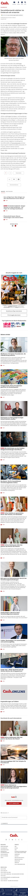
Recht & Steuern (4, 855)
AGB (15, 849)
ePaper (16, 848)
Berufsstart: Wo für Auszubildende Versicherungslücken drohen (11, 481)
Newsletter (17, 861)
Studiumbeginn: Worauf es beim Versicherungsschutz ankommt (10, 613)
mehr (6, 200)
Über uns (17, 862)
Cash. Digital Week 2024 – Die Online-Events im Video (12, 874)
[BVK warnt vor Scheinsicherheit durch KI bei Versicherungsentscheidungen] (14, 569)
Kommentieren (14, 185)
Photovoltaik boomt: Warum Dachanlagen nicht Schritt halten (13, 216)
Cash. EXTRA (3, 869)
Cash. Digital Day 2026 (6, 872)
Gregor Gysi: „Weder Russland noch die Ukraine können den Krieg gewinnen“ (12, 670)
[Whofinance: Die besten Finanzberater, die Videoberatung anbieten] (14, 344)
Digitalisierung (4, 854)
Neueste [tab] (3, 191)
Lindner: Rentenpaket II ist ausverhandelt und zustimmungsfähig (13, 641)
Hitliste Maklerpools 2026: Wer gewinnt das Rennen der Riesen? (12, 545)
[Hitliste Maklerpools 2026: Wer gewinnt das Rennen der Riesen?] (14, 535)
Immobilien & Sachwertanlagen (5, 852)
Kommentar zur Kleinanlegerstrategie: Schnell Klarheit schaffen (12, 418)
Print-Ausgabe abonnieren (14, 315)
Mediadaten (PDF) (19, 859)
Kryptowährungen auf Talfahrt (10, 701)
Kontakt (16, 855)
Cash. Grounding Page (20, 864)
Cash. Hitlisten (4, 879)
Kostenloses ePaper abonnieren (14, 311)
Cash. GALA (3, 875)
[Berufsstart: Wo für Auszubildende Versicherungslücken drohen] (14, 472)
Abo (15, 846)
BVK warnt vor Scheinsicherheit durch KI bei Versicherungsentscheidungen (14, 579)
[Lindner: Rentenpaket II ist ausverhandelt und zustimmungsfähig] (14, 631)
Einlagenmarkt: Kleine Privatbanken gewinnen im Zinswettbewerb (11, 386)
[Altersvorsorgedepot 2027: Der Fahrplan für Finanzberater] (14, 752)
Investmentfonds (5, 849)
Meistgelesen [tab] (9, 191)
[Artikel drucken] (14, 179)
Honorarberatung (16, 143)
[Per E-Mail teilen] (19, 179)
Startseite (18, 173)
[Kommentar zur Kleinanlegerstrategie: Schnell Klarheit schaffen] (14, 408)
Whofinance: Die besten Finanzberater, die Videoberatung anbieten (13, 354)
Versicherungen (4, 846)
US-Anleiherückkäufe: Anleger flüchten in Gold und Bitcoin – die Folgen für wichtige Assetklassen (14, 207)
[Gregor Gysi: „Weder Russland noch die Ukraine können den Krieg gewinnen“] (14, 660)
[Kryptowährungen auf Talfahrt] (14, 692)
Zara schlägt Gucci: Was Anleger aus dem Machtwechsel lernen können (14, 197)
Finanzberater (4, 848)
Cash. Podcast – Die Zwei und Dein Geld (9, 880)
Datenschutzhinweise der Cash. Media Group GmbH (20, 852)
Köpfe (2, 857)
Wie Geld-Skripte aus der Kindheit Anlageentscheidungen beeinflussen (12, 448)
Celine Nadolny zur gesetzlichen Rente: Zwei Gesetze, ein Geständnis (12, 513)
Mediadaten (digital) (19, 857)
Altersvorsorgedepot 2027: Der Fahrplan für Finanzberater (13, 761)
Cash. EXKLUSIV (4, 870)
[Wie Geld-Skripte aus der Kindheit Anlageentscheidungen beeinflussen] (14, 439)
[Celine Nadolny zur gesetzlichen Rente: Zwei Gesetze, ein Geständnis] (14, 504)
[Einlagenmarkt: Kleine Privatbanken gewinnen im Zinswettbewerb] (14, 376)
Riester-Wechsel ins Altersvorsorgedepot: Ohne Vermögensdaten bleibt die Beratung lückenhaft (14, 786)
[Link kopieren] (9, 179)
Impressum (17, 854)
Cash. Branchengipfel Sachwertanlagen (10, 877)
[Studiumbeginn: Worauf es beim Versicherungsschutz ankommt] (14, 603)
